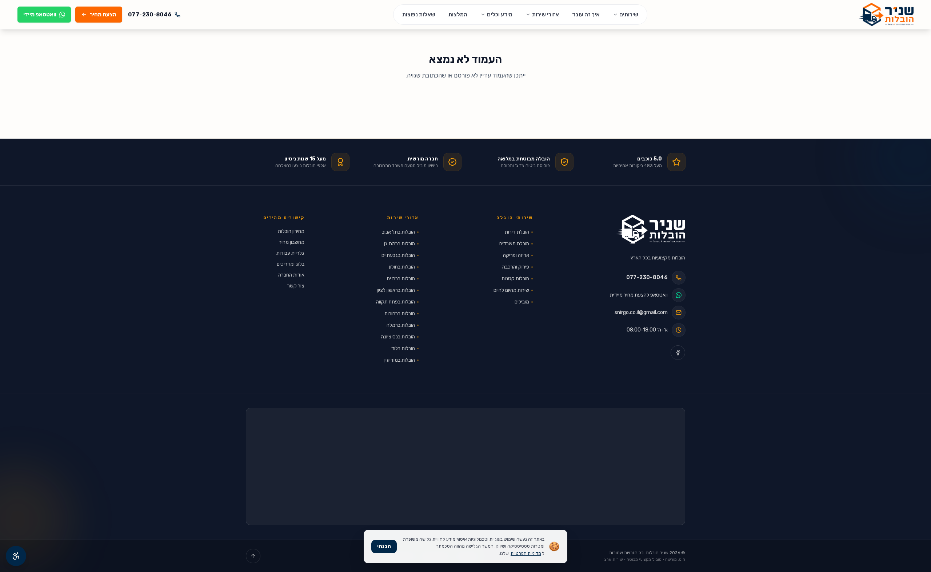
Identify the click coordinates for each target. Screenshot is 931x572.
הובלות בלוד (403, 348)
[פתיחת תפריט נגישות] (16, 556)
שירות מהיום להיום (511, 290)
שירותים (628, 14)
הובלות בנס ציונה (398, 337)
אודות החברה (291, 275)
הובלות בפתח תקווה (395, 302)
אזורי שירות (545, 14)
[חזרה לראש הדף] (253, 556)
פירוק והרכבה (515, 267)
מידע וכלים (499, 14)
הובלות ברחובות (399, 313)
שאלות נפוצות (418, 14)
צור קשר (295, 286)
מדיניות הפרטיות (526, 553)
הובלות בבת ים (401, 278)
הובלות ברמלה (401, 325)
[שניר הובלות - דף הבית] (650, 229)
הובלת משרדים (514, 244)
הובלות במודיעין (399, 360)
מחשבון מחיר (291, 242)
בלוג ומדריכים (290, 264)
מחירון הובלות (291, 231)
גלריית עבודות (290, 253)
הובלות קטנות (515, 278)
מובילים (522, 302)
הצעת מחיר (103, 14)
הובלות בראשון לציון (396, 290)
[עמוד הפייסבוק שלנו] (678, 352)
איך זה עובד (586, 14)
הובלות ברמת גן (399, 244)
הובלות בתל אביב (398, 232)
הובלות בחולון (402, 267)
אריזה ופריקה (516, 255)
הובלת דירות (517, 232)
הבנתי (384, 546)
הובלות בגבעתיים (398, 255)
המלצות (457, 14)
